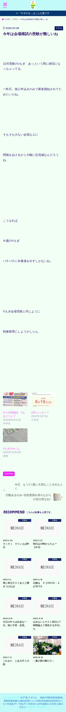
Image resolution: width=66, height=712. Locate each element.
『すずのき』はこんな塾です (34, 13)
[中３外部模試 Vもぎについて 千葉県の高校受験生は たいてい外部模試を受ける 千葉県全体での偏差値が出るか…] (15, 399)
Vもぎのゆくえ (11, 448)
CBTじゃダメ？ (40, 412)
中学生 (10, 473)
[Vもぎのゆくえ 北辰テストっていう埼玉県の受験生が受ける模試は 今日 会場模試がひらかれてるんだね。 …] (15, 435)
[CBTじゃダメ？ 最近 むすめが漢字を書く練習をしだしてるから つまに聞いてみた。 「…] (43, 399)
